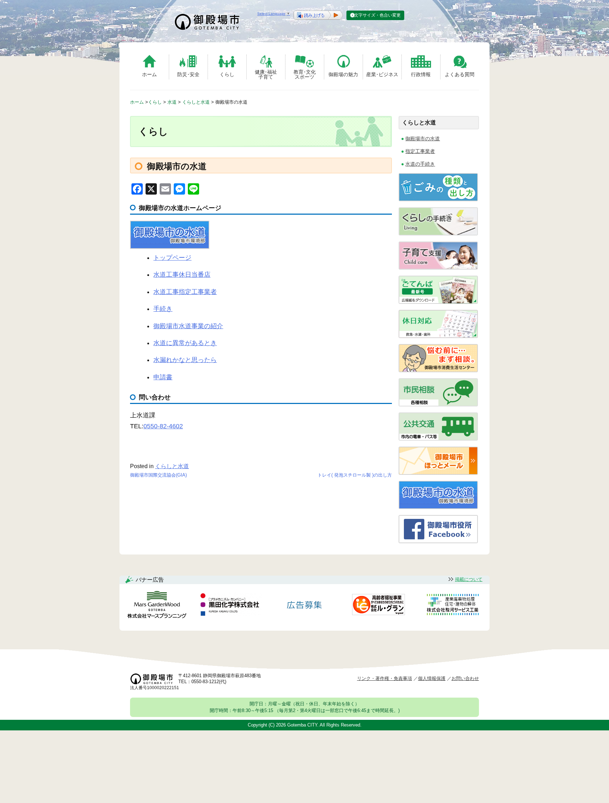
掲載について (468, 579)
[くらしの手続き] (438, 234)
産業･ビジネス (382, 74)
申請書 (162, 377)
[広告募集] (304, 606)
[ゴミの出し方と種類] (438, 199)
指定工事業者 (420, 151)
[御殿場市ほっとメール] (438, 473)
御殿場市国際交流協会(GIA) (158, 475)
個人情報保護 (431, 678)
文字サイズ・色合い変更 (377, 15)
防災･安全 (188, 74)
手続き (162, 308)
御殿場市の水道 (422, 138)
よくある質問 (459, 74)
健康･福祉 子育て (266, 74)
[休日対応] (438, 336)
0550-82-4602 (163, 426)
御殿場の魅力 (343, 74)
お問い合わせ (465, 678)
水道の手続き (420, 164)
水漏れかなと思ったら (185, 359)
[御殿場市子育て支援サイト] (438, 268)
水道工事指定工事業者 (185, 291)
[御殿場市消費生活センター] (438, 370)
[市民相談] (438, 404)
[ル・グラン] (378, 606)
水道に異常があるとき (185, 343)
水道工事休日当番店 (181, 274)
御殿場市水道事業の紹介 (188, 326)
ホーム (149, 74)
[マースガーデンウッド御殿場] (156, 606)
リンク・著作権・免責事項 (384, 678)
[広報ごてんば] (438, 302)
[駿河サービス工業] (452, 606)
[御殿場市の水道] (438, 507)
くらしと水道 (172, 466)
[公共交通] (438, 439)
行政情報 (421, 74)
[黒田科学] (230, 606)
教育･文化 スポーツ (305, 74)
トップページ (172, 257)
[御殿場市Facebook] (438, 541)
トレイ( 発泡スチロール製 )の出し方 (355, 475)
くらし (227, 74)
